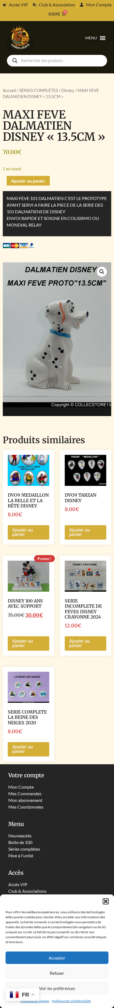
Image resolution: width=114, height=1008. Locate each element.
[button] (105, 901)
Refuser (57, 973)
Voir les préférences (57, 988)
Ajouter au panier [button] (22, 532)
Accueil (9, 90)
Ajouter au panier (28, 180)
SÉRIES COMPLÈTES (38, 90)
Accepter (57, 957)
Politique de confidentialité (71, 1001)
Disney (67, 90)
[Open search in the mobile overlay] (57, 60)
